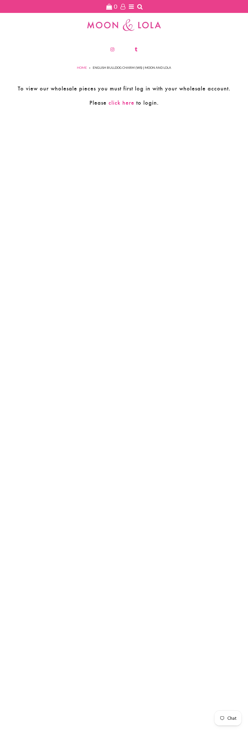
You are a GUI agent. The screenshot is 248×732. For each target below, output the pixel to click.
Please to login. (124, 102)
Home (82, 67)
